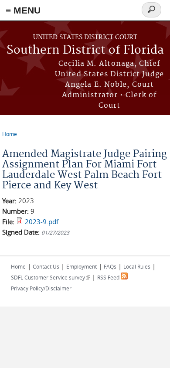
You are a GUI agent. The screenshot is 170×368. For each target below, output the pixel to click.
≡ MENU (23, 10)
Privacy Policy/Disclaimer (41, 288)
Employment (81, 266)
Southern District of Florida (85, 50)
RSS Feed (109, 277)
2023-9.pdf (41, 221)
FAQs (110, 266)
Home (9, 133)
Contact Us (46, 266)
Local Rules (136, 266)
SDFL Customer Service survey (50, 277)
